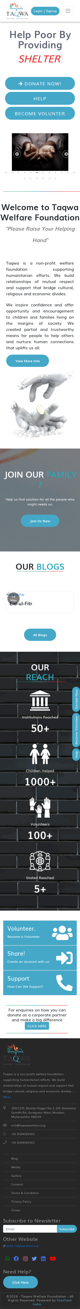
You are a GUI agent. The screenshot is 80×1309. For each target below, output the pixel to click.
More (6, 1097)
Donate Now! (42, 83)
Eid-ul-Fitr (20, 603)
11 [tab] (68, 172)
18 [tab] (55, 178)
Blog (14, 1158)
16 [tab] (43, 178)
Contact (17, 1184)
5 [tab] (31, 172)
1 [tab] (6, 172)
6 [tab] (37, 172)
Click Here (36, 1025)
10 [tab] (61, 172)
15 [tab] (37, 178)
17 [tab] (49, 178)
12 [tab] (74, 172)
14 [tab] (31, 178)
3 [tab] (18, 172)
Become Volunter (40, 113)
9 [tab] (55, 172)
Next (65, 154)
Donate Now (76, 699)
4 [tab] (25, 172)
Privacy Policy (21, 1201)
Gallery (16, 1176)
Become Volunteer (76, 730)
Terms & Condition (25, 1193)
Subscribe (66, 1228)
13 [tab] (25, 178)
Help (40, 98)
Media (16, 1167)
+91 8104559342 (22, 1134)
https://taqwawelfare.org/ (22, 1246)
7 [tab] (43, 172)
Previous (15, 154)
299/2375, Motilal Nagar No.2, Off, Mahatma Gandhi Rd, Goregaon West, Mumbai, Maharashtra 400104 (43, 1112)
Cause (15, 1210)
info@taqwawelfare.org (28, 1125)
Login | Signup (45, 10)
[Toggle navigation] (68, 11)
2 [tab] (12, 172)
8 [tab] (49, 172)
